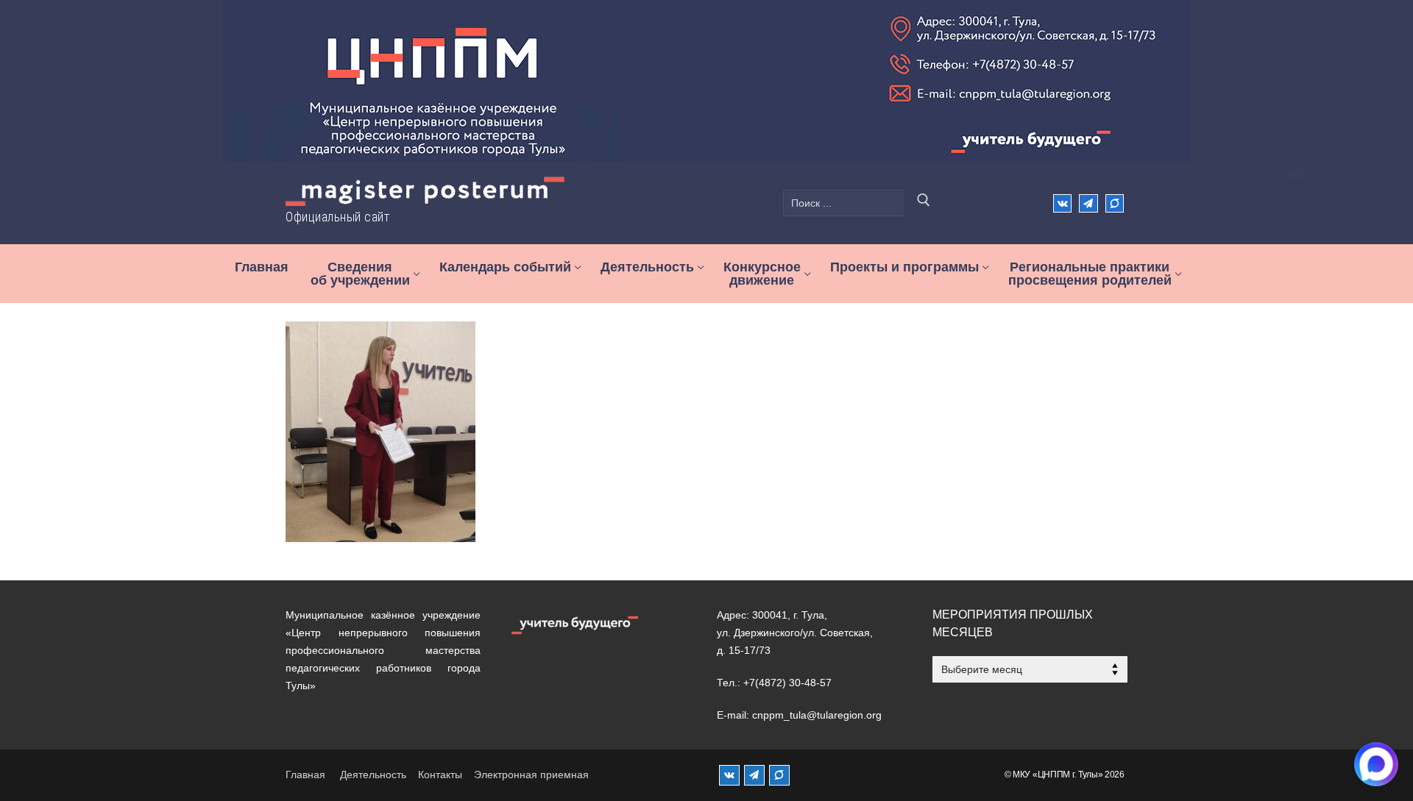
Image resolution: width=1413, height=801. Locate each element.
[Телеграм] (1088, 203)
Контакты (440, 774)
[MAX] (779, 775)
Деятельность (373, 774)
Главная (305, 774)
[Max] (1114, 203)
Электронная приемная (531, 774)
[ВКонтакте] (1062, 203)
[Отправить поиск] (923, 203)
